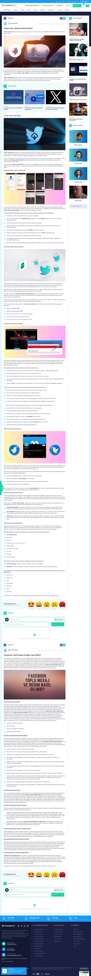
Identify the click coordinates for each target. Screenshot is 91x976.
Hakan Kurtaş (78, 182)
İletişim (3, 1)
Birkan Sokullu (78, 145)
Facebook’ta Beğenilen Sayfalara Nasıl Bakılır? (34, 108)
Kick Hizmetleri (37, 948)
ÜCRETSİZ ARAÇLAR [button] (48, 5)
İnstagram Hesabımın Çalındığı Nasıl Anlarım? (13, 108)
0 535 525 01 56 (61, 1)
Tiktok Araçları (57, 939)
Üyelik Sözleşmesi (77, 936)
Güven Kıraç (78, 200)
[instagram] (21, 926)
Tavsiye (59, 9)
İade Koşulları (76, 941)
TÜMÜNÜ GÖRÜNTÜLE (76, 206)
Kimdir (22, 9)
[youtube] (27, 926)
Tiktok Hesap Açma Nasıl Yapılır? (78, 99)
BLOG (67, 5)
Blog (7, 1)
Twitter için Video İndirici (12, 316)
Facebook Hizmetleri (39, 939)
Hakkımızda (75, 929)
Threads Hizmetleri (38, 955)
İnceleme (42, 9)
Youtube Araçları (57, 936)
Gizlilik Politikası (76, 943)
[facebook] (18, 926)
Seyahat (67, 9)
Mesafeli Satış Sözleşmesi (79, 939)
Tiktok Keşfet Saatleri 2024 (76, 59)
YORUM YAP (55, 624)
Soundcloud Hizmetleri (39, 953)
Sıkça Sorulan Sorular (14, 1)
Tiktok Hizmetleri (38, 931)
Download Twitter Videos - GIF (14, 314)
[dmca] (47, 974)
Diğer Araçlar (57, 941)
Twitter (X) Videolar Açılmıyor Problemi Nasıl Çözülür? (76, 40)
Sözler (29, 9)
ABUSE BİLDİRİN (83, 968)
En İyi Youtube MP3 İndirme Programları (76, 120)
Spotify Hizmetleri (38, 941)
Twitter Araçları (57, 934)
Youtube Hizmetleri (38, 936)
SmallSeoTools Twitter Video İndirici (15, 543)
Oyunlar (15, 9)
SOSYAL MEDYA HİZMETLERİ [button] (32, 5)
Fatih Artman (78, 163)
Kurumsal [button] (59, 5)
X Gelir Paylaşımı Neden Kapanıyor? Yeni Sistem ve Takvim (55, 108)
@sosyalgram (11, 950)
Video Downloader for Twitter (14, 319)
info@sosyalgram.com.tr (73, 1)
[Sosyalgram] (9, 5)
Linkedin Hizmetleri (38, 946)
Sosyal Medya (7, 9)
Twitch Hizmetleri (38, 951)
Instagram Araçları (58, 929)
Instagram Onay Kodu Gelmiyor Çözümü (77, 80)
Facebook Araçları (58, 931)
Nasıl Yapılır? (51, 9)
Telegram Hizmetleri (39, 943)
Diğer (35, 9)
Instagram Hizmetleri (39, 929)
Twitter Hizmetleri (38, 934)
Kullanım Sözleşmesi (77, 934)
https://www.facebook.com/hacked (51, 857)
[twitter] (24, 926)
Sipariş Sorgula (85, 1)
